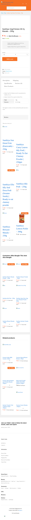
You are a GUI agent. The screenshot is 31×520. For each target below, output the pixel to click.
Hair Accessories (13, 488)
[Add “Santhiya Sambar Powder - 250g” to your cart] (18, 318)
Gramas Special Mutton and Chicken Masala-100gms (8, 382)
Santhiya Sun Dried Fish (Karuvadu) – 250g (8, 144)
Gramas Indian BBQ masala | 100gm (7, 358)
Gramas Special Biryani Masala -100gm (21, 358)
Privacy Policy (3, 453)
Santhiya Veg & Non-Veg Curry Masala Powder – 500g (22, 300)
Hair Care (13, 481)
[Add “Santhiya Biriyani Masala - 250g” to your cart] (6, 223)
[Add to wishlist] (3, 64)
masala (5, 72)
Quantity (3, 52)
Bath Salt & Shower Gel (5, 481)
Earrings (6, 488)
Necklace (19, 488)
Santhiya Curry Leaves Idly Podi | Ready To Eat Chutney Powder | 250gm (22, 153)
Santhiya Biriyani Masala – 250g (6, 231)
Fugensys (20, 510)
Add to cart (9, 59)
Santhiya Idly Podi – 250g (22, 185)
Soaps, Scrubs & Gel (20, 481)
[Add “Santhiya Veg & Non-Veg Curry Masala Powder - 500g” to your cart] (18, 296)
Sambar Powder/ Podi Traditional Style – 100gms (8, 406)
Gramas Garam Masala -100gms (21, 406)
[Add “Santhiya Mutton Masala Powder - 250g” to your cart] (5, 274)
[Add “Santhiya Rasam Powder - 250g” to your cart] (18, 274)
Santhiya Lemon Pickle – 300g (22, 229)
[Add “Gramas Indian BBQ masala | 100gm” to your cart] (5, 355)
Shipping (16, 80)
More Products (8, 86)
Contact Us (3, 445)
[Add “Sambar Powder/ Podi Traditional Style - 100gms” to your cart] (5, 402)
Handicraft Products (4, 476)
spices (8, 72)
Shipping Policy (4, 457)
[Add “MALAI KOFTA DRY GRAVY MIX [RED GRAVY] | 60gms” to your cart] (18, 378)
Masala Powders (9, 71)
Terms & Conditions (4, 455)
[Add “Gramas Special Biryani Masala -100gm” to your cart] (18, 355)
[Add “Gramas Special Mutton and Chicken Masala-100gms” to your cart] (5, 378)
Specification (8, 83)
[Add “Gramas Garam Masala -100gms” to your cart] (18, 402)
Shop (5, 13)
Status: (3, 38)
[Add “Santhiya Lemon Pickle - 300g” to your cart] (20, 222)
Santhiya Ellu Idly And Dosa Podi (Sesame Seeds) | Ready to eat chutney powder (8, 194)
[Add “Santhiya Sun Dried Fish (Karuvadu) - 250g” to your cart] (6, 137)
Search (28, 8)
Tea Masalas (11, 499)
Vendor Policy (3, 462)
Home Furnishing (13, 476)
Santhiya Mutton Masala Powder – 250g (8, 277)
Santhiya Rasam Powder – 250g (22, 277)
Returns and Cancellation (5, 459)
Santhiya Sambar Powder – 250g (22, 322)
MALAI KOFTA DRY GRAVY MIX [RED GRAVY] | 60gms (21, 382)
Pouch (2, 488)
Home (2, 13)
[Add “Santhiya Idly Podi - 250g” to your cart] (20, 180)
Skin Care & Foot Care (5, 483)
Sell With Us (3, 443)
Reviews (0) (18, 83)
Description (6, 80)
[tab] (7, 81)
